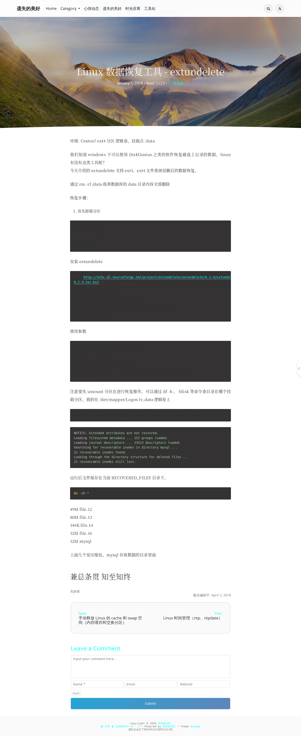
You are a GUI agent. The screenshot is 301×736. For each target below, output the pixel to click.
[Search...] (268, 8)
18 (158, 729)
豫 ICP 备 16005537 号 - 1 (120, 726)
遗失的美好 (28, 8)
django (195, 726)
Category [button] (68, 8)
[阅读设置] (279, 8)
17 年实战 (176, 83)
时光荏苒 (132, 8)
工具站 (149, 8)
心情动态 (91, 8)
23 (164, 729)
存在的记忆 (164, 723)
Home (51, 8)
